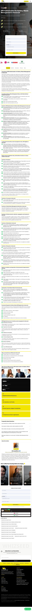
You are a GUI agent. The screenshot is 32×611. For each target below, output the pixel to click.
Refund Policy (27, 563)
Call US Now (16, 513)
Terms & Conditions (17, 600)
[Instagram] (19, 564)
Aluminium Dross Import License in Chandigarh (8, 530)
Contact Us (8, 563)
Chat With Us (16, 515)
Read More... (3, 574)
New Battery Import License (21, 581)
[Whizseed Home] (3, 1)
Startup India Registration (20, 573)
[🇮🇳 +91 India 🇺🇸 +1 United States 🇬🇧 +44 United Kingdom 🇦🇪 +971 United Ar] (8, 45)
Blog (12, 563)
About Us (4, 563)
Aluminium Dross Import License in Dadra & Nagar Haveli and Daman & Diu (12, 534)
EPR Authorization (19, 578)
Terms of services (16, 563)
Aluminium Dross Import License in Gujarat (7, 538)
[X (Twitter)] (15, 564)
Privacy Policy (22, 563)
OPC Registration (19, 572)
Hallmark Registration (4, 590)
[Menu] (30, 1)
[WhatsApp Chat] (12, 564)
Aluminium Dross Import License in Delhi (7, 536)
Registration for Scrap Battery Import (22, 584)
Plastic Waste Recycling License (21, 580)
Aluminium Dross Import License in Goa (20, 536)
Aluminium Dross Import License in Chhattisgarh (8, 532)
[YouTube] (16, 564)
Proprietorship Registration (21, 575)
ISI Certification (3, 589)
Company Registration (20, 569)
